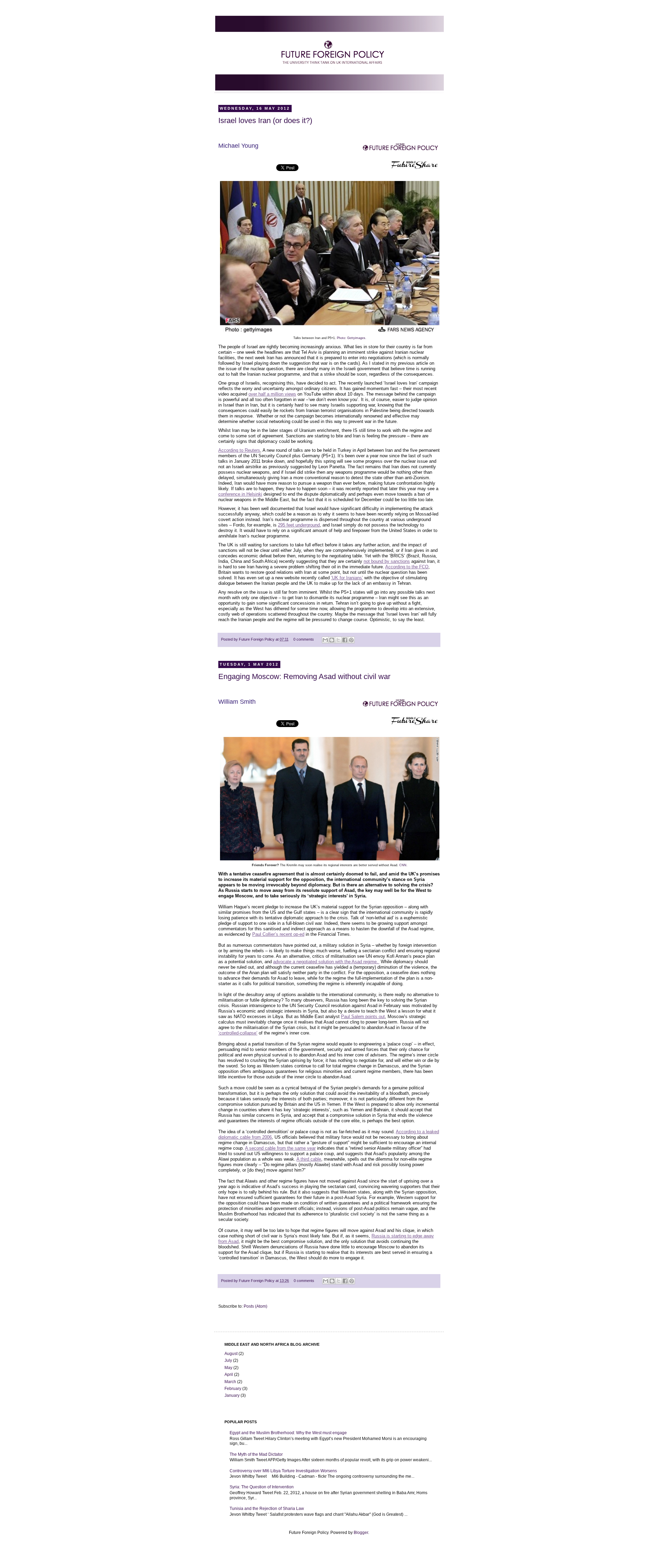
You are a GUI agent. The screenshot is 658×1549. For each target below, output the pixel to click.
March (230, 1381)
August (230, 1353)
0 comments (303, 639)
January (232, 1395)
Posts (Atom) (255, 1306)
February (232, 1388)
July (228, 1360)
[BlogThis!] (331, 640)
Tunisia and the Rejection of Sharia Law (267, 1508)
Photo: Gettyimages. (351, 338)
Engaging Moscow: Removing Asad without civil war (304, 676)
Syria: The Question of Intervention (262, 1487)
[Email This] (325, 640)
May (228, 1367)
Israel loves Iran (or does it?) (265, 120)
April (228, 1374)
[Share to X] (338, 640)
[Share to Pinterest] (351, 640)
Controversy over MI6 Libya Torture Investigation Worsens (283, 1470)
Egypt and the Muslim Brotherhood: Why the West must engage (288, 1432)
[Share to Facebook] (344, 640)
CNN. (403, 865)
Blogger (361, 1532)
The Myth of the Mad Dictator (256, 1454)
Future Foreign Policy (257, 639)
